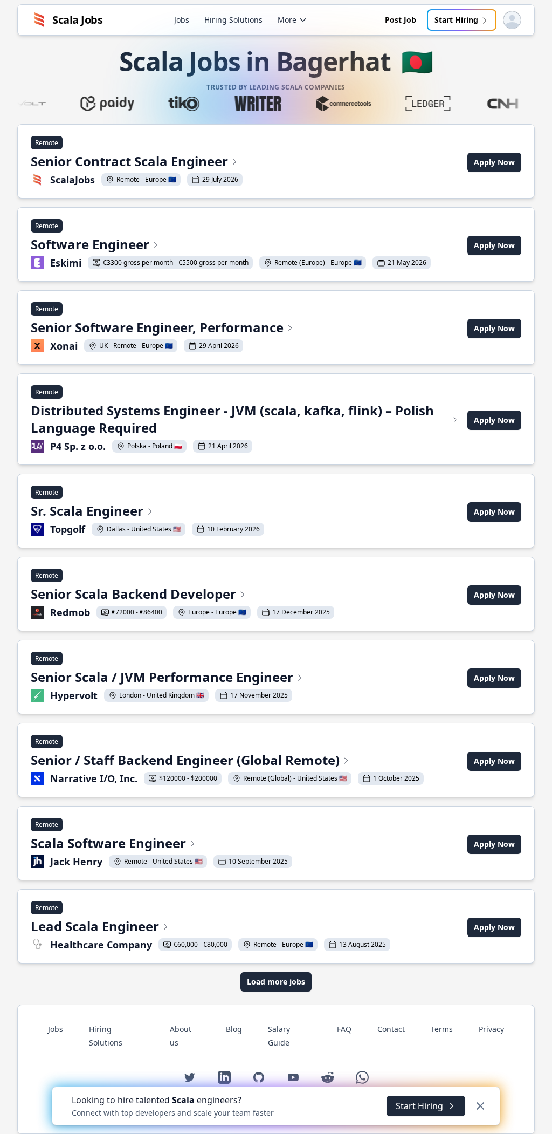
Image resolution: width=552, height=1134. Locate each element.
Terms (442, 1029)
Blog (234, 1029)
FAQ (344, 1029)
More (287, 20)
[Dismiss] (480, 1106)
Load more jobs (276, 981)
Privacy (491, 1029)
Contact (391, 1029)
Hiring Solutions (233, 20)
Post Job (400, 20)
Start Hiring (456, 20)
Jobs (181, 20)
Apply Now (494, 162)
